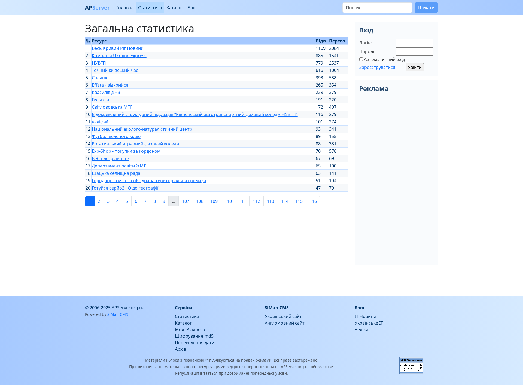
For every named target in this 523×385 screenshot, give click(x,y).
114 (284, 201)
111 (242, 201)
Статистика (150, 8)
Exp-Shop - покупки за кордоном (126, 151)
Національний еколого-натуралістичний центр (142, 129)
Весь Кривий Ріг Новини (118, 48)
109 (214, 201)
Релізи (361, 329)
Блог (192, 8)
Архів (180, 349)
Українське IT (369, 323)
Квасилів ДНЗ (106, 92)
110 (228, 201)
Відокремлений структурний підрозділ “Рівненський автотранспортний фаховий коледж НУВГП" (195, 114)
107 (185, 201)
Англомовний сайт (285, 323)
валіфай (100, 122)
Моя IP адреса (190, 329)
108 (199, 201)
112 (256, 201)
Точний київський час (115, 70)
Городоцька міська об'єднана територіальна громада (149, 181)
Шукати (426, 8)
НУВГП (99, 63)
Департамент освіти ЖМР (119, 166)
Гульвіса (100, 100)
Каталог (174, 8)
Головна (125, 8)
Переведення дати (194, 343)
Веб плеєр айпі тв (110, 158)
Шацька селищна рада (116, 173)
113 (270, 201)
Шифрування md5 (194, 336)
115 (299, 201)
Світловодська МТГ (112, 107)
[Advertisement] (216, 249)
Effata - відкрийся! (110, 85)
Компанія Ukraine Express (119, 56)
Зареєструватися (377, 67)
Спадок (99, 78)
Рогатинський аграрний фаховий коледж (136, 144)
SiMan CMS (117, 314)
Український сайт (283, 316)
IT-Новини (365, 316)
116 (313, 201)
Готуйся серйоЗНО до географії (125, 188)
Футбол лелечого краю (116, 136)
